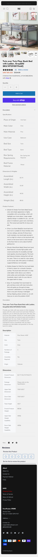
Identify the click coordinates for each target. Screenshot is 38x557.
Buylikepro (9, 551)
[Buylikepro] (19, 9)
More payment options (19, 105)
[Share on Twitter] (13, 442)
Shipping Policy (7, 491)
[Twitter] (4, 533)
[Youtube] (15, 533)
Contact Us (6, 474)
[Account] (29, 9)
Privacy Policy (7, 500)
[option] (19, 31)
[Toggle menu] (4, 9)
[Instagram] (11, 533)
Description (6, 110)
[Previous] (3, 3)
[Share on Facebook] (9, 442)
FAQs (4, 480)
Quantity (5, 83)
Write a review (23, 70)
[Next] (34, 3)
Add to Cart (19, 93)
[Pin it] (16, 442)
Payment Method (8, 477)
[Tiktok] (19, 533)
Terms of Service (8, 494)
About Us (6, 471)
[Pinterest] (23, 533)
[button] (6, 456)
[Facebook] (7, 533)
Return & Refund (8, 497)
